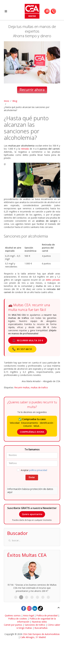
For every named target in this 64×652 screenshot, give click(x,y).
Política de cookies (17, 618)
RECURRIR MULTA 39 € (27, 340)
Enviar (32, 477)
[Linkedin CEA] (34, 608)
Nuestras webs (39, 621)
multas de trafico (39, 387)
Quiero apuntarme (32, 514)
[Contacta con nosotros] (53, 11)
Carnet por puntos (13, 624)
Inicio (6, 100)
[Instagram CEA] (29, 608)
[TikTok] (40, 608)
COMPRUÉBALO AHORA (32, 431)
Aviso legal (28, 615)
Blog (14, 100)
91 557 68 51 (22, 349)
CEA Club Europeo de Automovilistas (41, 634)
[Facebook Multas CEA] (23, 608)
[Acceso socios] (47, 11)
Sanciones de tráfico (35, 624)
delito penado (53, 279)
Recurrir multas (22, 387)
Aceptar (34, 470)
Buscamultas (41, 627)
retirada (25, 148)
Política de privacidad (46, 615)
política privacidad (38, 470)
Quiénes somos (13, 615)
